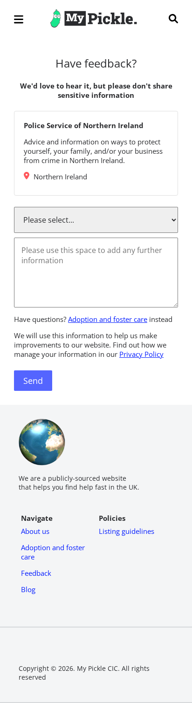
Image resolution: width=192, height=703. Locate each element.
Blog (28, 589)
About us (35, 531)
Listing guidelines (126, 531)
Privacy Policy (141, 354)
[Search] (173, 19)
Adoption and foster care (107, 319)
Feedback (36, 573)
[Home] (93, 24)
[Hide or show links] (18, 20)
